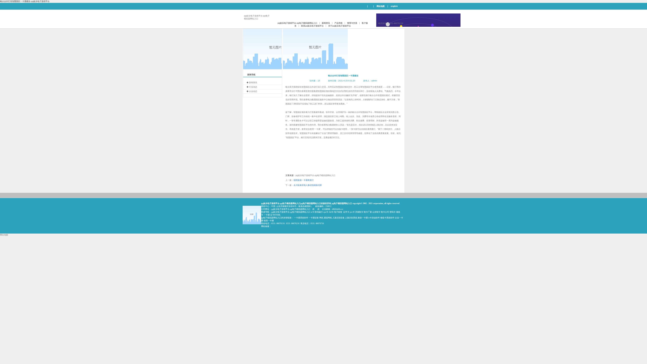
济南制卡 (359, 212)
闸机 (321, 218)
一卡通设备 (314, 218)
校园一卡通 (269, 220)
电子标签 (338, 212)
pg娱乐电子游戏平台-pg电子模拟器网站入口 (297, 23)
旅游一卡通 (363, 218)
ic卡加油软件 (374, 218)
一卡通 (317, 129)
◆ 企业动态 (252, 91)
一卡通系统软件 (301, 218)
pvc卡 (352, 212)
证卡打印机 (275, 215)
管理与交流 (352, 23)
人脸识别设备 (338, 218)
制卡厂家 (368, 212)
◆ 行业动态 (252, 87)
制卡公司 (385, 212)
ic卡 (312, 212)
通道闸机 (328, 218)
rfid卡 (331, 212)
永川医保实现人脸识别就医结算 (308, 185)
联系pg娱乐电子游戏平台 (312, 26)
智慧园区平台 (306, 133)
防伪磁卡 (319, 212)
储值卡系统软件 (387, 218)
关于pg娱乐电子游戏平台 (339, 26)
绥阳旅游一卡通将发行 (304, 180)
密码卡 (393, 212)
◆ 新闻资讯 (252, 82)
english (394, 6)
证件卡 (346, 212)
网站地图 (381, 6)
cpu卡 (325, 212)
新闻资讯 (326, 23)
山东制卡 (376, 212)
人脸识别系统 (351, 218)
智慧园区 (340, 87)
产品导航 (338, 23)
